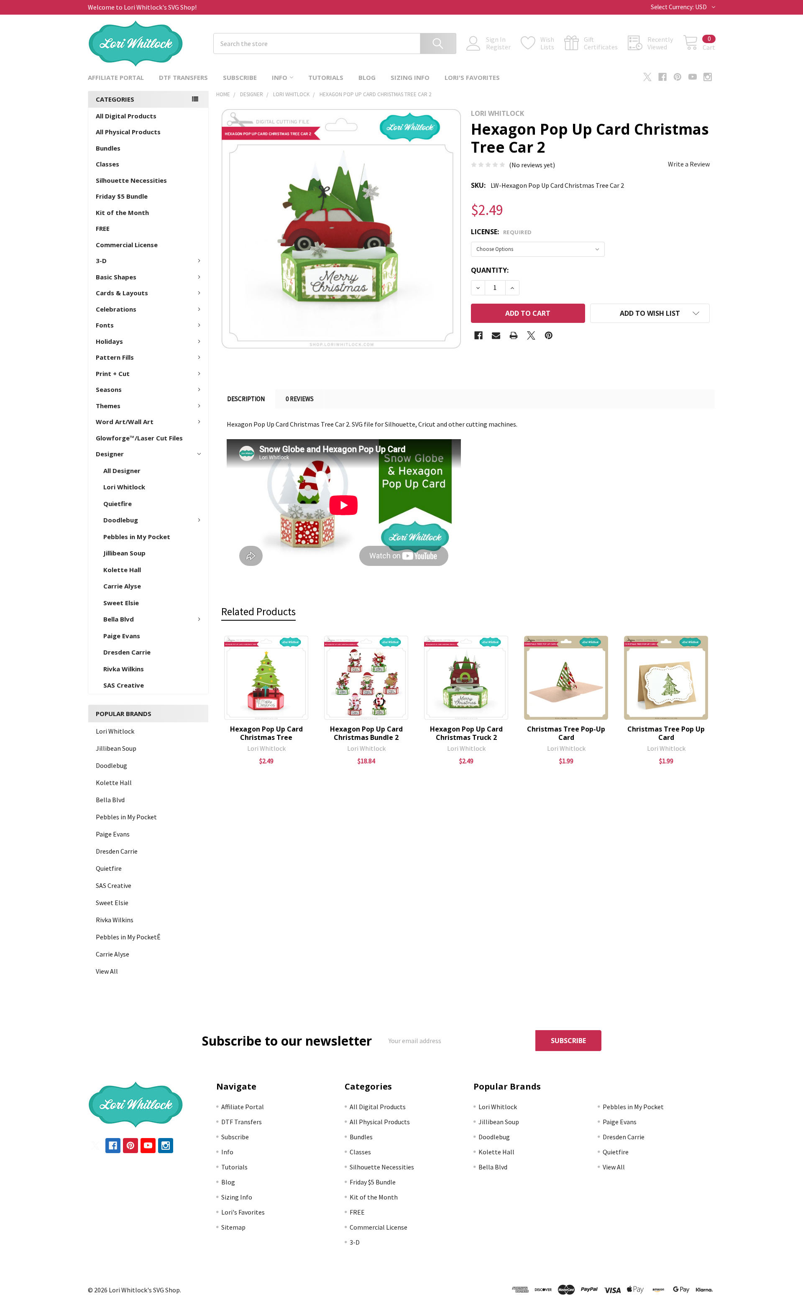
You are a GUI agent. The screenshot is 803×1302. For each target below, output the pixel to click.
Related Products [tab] (258, 611)
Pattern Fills (115, 357)
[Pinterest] (677, 76)
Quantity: (490, 270)
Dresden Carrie (127, 652)
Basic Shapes (116, 277)
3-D (101, 260)
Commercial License (127, 244)
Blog (367, 77)
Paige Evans (121, 636)
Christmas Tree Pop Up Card (666, 733)
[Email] (496, 335)
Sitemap (233, 1227)
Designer (110, 454)
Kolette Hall (122, 569)
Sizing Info (410, 77)
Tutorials (325, 77)
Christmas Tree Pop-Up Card (566, 733)
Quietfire (117, 503)
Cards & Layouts (122, 293)
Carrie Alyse (122, 586)
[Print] (513, 335)
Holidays (109, 341)
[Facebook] (662, 76)
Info (279, 77)
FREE (103, 228)
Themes (108, 406)
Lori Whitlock (124, 487)
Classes (107, 164)
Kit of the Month (122, 212)
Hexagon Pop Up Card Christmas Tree (266, 733)
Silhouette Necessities (131, 180)
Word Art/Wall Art (124, 421)
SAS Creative (123, 685)
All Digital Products (126, 116)
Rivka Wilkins (123, 669)
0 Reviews (300, 399)
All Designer (122, 470)
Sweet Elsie (121, 603)
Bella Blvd (118, 619)
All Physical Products (128, 132)
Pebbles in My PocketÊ (128, 937)
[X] (647, 76)
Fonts (105, 325)
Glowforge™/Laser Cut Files (139, 438)
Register (498, 47)
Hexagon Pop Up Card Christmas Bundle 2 (366, 733)
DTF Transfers (183, 77)
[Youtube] (692, 76)
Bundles (108, 148)
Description (246, 399)
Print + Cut (113, 373)
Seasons (109, 389)
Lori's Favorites (472, 77)
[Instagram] (707, 76)
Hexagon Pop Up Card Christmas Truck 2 (466, 733)
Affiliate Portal (116, 77)
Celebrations (116, 309)
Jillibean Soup (124, 553)
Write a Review (689, 164)
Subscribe (240, 77)
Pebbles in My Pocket (136, 536)
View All (107, 971)
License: (501, 231)
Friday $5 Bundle (122, 196)
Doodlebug (120, 520)
